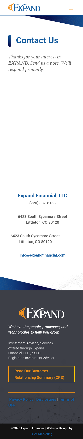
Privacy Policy (20, 399)
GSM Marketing (41, 434)
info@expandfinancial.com (42, 255)
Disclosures (46, 399)
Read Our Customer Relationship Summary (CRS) (39, 374)
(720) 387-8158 (42, 203)
